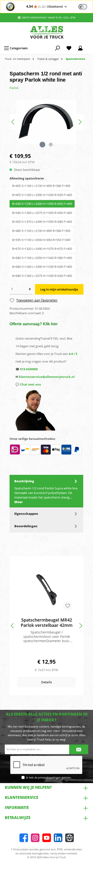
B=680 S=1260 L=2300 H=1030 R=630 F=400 (42, 266)
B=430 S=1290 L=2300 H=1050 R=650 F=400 (42, 204)
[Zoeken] (57, 48)
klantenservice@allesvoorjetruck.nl (47, 377)
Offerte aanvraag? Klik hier (34, 324)
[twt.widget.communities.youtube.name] (46, 837)
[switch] (82, 6)
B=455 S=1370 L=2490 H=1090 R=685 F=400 (42, 221)
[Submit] (78, 749)
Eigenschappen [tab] (26, 513)
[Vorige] (13, 122)
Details (46, 682)
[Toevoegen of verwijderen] (67, 606)
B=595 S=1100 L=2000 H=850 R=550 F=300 (41, 240)
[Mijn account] (80, 48)
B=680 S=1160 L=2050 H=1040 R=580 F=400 (42, 258)
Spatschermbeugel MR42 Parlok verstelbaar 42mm (46, 622)
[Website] (69, 837)
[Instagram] (35, 837)
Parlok (14, 88)
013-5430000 (29, 369)
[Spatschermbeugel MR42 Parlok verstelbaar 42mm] (46, 590)
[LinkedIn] (58, 837)
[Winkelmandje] (89, 46)
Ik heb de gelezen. (49, 777)
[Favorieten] (69, 48)
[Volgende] (79, 122)
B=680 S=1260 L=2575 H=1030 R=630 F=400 (42, 276)
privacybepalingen (49, 777)
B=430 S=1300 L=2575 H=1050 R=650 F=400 (42, 213)
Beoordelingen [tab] (25, 526)
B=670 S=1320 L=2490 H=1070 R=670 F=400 (42, 249)
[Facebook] (23, 837)
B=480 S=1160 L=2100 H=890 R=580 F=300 (41, 231)
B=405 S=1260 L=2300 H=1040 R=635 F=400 (42, 195)
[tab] (46, 491)
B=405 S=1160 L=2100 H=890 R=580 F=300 (41, 186)
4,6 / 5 (73, 354)
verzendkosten (73, 849)
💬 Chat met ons (28, 384)
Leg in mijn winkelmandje (59, 289)
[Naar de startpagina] (46, 32)
